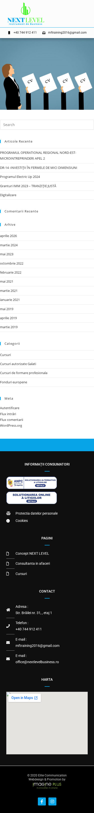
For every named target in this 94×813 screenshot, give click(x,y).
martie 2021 (9, 290)
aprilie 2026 (8, 236)
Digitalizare (8, 195)
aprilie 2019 (8, 318)
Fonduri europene (13, 382)
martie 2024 (9, 245)
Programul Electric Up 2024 (20, 176)
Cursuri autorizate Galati (18, 364)
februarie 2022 (10, 272)
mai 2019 (6, 309)
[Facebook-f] (42, 801)
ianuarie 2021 (10, 299)
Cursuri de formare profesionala (23, 373)
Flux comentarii (11, 419)
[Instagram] (52, 801)
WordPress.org (11, 425)
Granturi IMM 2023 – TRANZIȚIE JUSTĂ (28, 186)
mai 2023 (6, 254)
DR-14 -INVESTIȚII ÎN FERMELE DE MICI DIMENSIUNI (38, 167)
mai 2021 (6, 281)
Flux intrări (8, 414)
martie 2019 (9, 327)
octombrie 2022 (11, 263)
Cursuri (5, 355)
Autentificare (9, 408)
